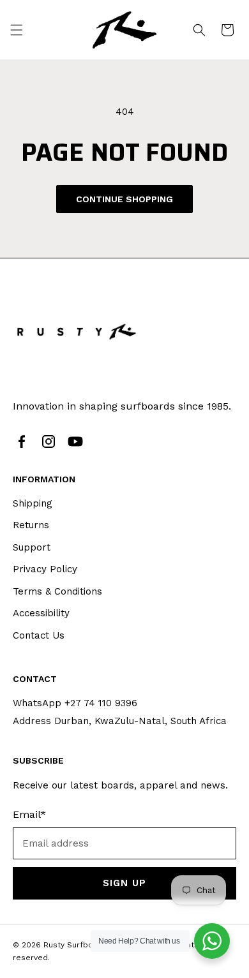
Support (31, 547)
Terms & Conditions (57, 591)
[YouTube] (75, 441)
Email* (29, 814)
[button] (17, 30)
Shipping (32, 503)
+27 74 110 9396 (100, 703)
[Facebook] (22, 441)
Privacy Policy (45, 569)
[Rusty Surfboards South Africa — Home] (76, 331)
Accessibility (41, 613)
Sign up (124, 883)
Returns (31, 525)
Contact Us (38, 635)
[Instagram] (48, 441)
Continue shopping (124, 199)
